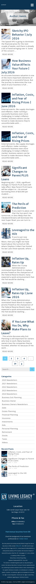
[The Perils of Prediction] (4, 467)
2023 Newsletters (9, 390)
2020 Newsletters (9, 380)
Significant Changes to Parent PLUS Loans (21, 459)
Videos (5, 442)
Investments (7, 421)
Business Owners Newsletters (15, 404)
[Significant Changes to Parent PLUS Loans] (4, 460)
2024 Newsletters (9, 394)
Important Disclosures (13, 560)
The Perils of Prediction (18, 466)
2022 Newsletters (9, 387)
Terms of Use (13, 558)
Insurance (6, 418)
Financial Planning (10, 414)
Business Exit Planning (12, 397)
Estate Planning (9, 411)
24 (15, 363)
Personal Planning (10, 428)
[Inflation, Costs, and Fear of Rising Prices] (4, 454)
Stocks (5, 435)
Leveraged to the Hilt (17, 473)
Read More (7, 54)
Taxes (4, 439)
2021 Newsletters (9, 383)
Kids (4, 425)
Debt (4, 408)
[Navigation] (32, 5)
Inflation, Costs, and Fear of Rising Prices (20, 453)
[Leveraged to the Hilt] (4, 474)
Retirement (7, 432)
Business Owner (9, 401)
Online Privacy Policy (21, 558)
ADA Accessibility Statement (18, 528)
